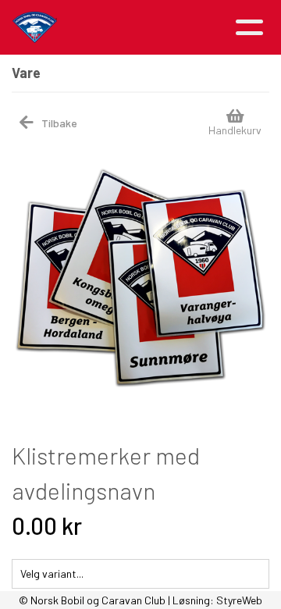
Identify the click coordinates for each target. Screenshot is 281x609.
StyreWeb (239, 600)
